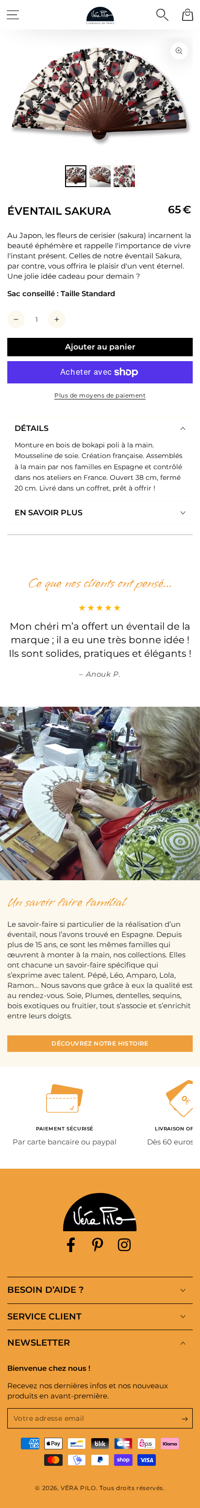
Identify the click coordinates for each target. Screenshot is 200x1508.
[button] (162, 14)
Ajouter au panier (100, 346)
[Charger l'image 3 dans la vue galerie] (124, 176)
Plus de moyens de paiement (100, 395)
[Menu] (12, 14)
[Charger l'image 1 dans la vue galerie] (75, 176)
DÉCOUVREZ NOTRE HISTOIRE (100, 1043)
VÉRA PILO (78, 1488)
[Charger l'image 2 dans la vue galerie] (100, 176)
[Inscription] (187, 1418)
